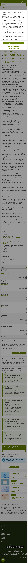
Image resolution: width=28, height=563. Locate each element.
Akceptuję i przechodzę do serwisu (13, 43)
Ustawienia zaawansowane (14, 48)
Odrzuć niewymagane (13, 46)
